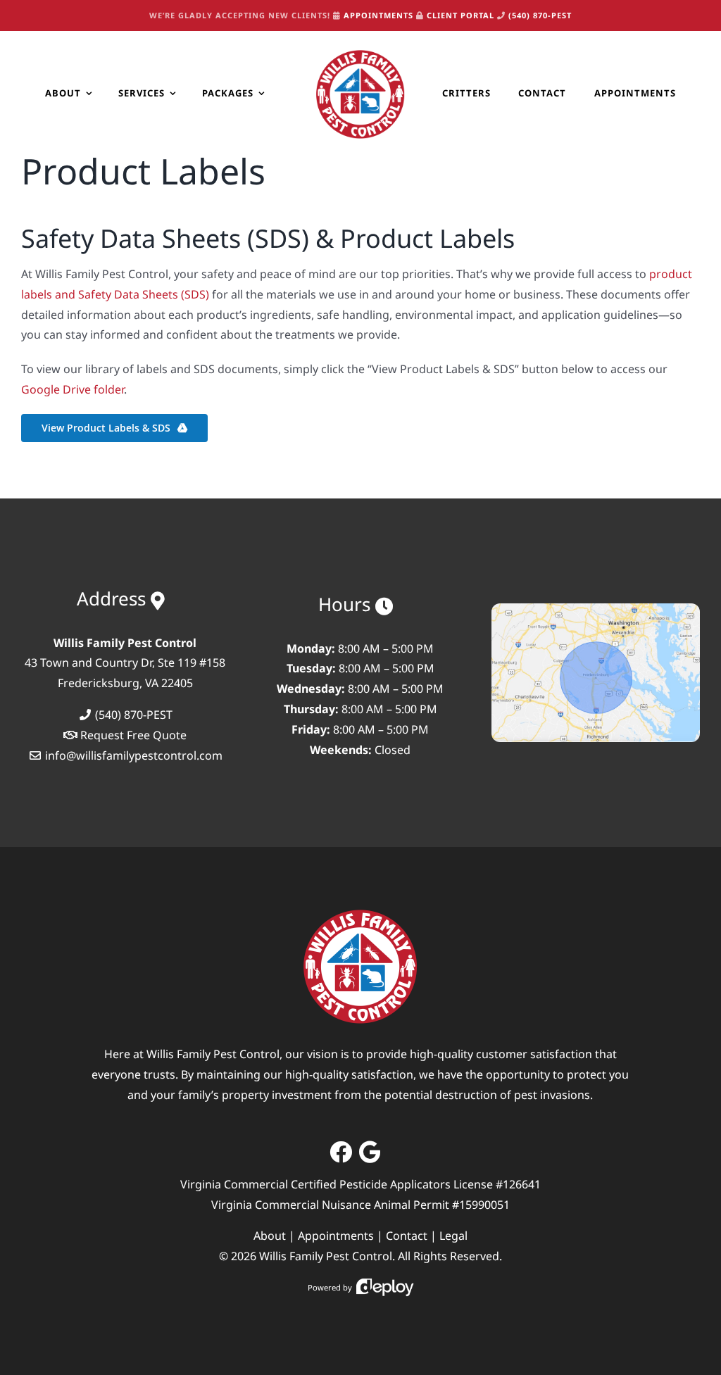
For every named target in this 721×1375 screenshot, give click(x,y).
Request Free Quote (133, 735)
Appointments (336, 1235)
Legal (453, 1235)
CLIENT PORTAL (460, 15)
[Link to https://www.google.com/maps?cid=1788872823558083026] (370, 1152)
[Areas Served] (595, 609)
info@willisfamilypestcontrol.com (133, 755)
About (269, 1235)
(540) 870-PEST (540, 15)
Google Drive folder (72, 389)
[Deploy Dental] (385, 1287)
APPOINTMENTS (378, 15)
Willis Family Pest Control (325, 1256)
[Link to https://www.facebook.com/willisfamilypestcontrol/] (341, 1152)
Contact (406, 1235)
